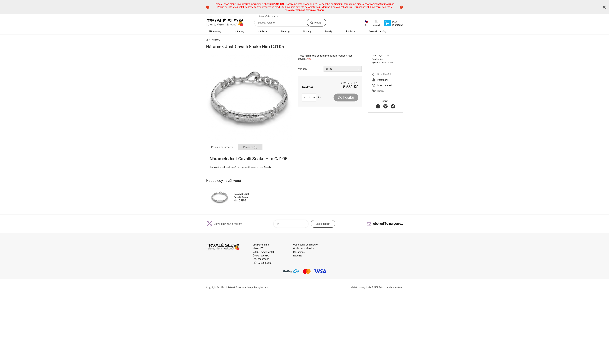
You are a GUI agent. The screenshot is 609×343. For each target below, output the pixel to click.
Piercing (285, 31)
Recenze (297, 255)
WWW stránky (358, 287)
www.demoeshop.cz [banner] (225, 21)
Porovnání (382, 80)
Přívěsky (350, 31)
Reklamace (299, 252)
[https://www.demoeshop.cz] (207, 40)
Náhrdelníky (215, 31)
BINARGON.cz (379, 287)
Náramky (239, 31)
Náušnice (263, 31)
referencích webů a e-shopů (308, 10)
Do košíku (346, 97)
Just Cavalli (387, 62)
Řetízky (328, 31)
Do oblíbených (384, 74)
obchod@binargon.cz (268, 16)
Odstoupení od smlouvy (305, 244)
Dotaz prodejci (384, 85)
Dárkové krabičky (377, 31)
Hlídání (380, 91)
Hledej (317, 22)
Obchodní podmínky (303, 248)
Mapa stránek (396, 287)
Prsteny (307, 31)
